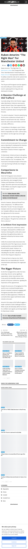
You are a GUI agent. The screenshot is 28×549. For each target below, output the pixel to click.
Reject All (14, 546)
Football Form (3, 37)
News (4, 501)
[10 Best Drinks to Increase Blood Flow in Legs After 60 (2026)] (14, 444)
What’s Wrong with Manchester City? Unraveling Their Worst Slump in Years (21, 334)
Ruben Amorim (5, 75)
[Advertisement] (14, 20)
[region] (14, 536)
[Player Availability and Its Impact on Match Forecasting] (20, 348)
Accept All (14, 538)
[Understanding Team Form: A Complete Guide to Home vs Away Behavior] (8, 363)
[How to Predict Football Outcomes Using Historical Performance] (20, 363)
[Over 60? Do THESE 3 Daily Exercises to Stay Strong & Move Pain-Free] (14, 399)
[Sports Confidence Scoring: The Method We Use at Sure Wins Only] (8, 348)
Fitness (2, 407)
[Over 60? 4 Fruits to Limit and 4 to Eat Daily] (14, 422)
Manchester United (6, 70)
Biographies (6, 489)
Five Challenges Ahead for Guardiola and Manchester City (6, 333)
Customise (14, 542)
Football (5, 495)
